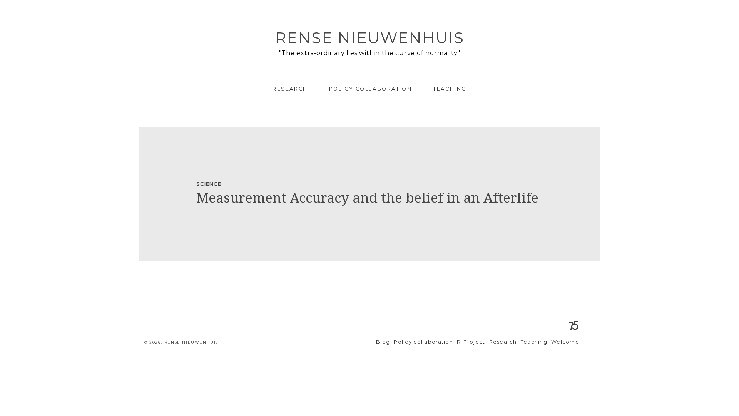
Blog (383, 342)
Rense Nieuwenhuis (369, 37)
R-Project (471, 342)
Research (290, 89)
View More (369, 194)
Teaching (449, 89)
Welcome (565, 342)
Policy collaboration (370, 89)
